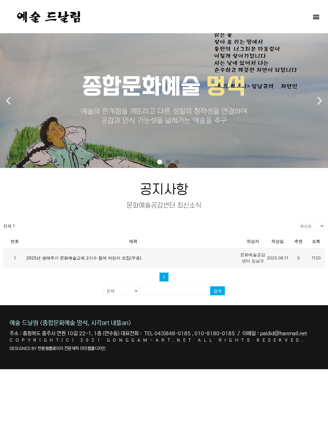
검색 (217, 290)
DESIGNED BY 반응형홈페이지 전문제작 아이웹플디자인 (58, 348)
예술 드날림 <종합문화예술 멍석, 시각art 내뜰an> (70, 323)
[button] (316, 16)
